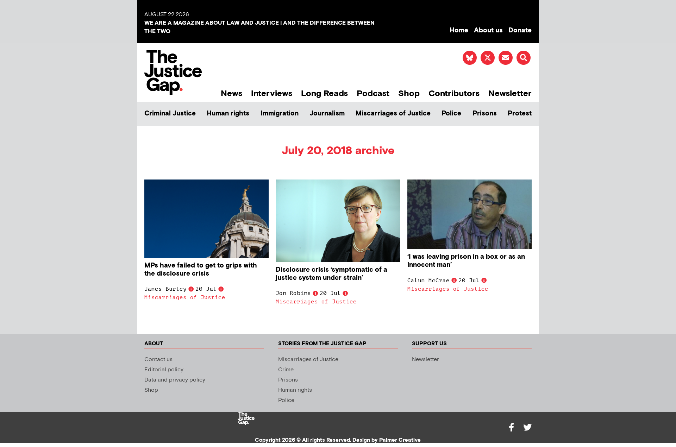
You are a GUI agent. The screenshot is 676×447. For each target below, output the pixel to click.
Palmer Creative (400, 440)
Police (451, 113)
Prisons (484, 113)
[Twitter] (527, 427)
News (231, 93)
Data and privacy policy (174, 380)
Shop (409, 93)
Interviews (271, 93)
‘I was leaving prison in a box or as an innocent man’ (466, 260)
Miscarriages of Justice (393, 113)
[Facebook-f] (511, 427)
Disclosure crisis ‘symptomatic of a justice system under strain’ (331, 273)
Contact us (158, 359)
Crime (286, 369)
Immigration (280, 113)
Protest (520, 113)
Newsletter (510, 93)
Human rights (228, 113)
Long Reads (324, 93)
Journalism (327, 113)
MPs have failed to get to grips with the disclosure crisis (200, 269)
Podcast (373, 93)
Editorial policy (163, 369)
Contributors (454, 93)
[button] (523, 58)
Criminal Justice (170, 113)
